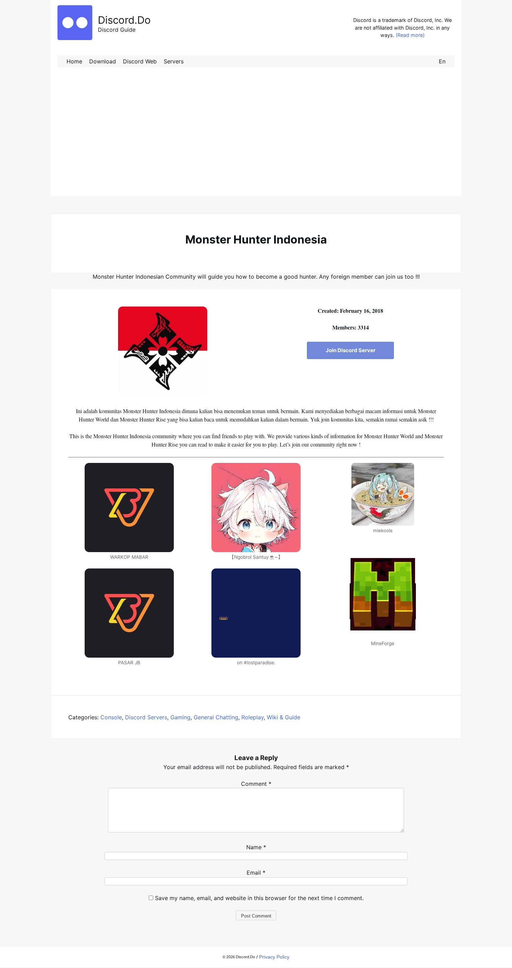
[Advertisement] (256, 138)
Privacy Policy (274, 957)
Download (102, 61)
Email (256, 872)
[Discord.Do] (74, 37)
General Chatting (216, 717)
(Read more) (410, 35)
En (442, 61)
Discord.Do (124, 20)
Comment (256, 783)
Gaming (180, 717)
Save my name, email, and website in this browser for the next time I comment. (259, 898)
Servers (174, 61)
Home (74, 61)
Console (111, 717)
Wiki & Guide (283, 717)
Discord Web (140, 61)
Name (256, 847)
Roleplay (252, 717)
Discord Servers (146, 717)
